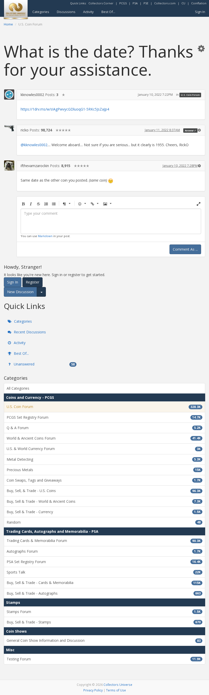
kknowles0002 (32, 94)
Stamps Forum (104, 611)
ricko (25, 130)
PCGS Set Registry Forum (104, 417)
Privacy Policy (93, 690)
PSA (135, 3)
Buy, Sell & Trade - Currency (104, 511)
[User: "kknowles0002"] (9, 94)
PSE (145, 3)
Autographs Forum (104, 551)
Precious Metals (104, 469)
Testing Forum (104, 659)
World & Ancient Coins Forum (104, 438)
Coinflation (198, 3)
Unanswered (44, 364)
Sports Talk (104, 572)
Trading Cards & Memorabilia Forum (104, 540)
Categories (40, 11)
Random (104, 522)
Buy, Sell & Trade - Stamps (104, 622)
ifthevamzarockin (35, 165)
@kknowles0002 (34, 144)
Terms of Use (116, 690)
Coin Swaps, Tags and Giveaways (104, 480)
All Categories (18, 388)
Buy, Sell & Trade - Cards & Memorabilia (104, 582)
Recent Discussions (29, 332)
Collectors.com (165, 3)
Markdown (45, 236)
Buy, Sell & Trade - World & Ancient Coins (104, 501)
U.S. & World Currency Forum (104, 448)
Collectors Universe (117, 685)
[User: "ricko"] (9, 128)
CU (183, 3)
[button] (201, 48)
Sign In (200, 11)
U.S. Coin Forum (190, 95)
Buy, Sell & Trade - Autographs (104, 593)
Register (32, 282)
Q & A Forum (104, 427)
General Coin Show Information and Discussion (104, 640)
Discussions (66, 11)
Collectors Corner (100, 3)
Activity (88, 11)
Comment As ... (185, 249)
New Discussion (20, 291)
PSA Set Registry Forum (104, 561)
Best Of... (108, 11)
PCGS (123, 3)
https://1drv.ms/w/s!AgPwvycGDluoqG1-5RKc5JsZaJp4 (65, 109)
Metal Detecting (104, 459)
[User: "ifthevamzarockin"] (9, 165)
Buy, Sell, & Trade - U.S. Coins (104, 490)
